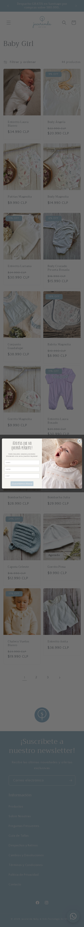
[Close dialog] (80, 441)
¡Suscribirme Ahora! (22, 483)
